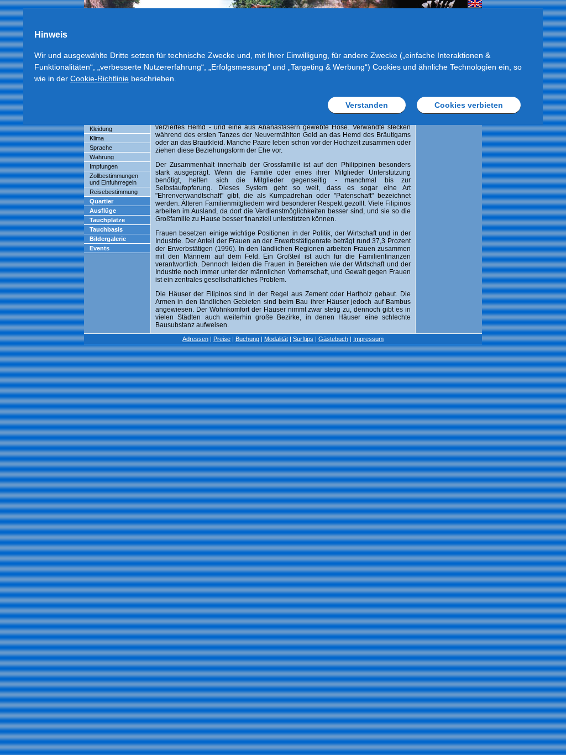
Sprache (101, 147)
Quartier (101, 201)
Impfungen (104, 166)
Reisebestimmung (114, 191)
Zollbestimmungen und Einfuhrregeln (114, 179)
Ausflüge (103, 210)
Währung (102, 157)
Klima (97, 138)
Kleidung (101, 128)
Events (99, 248)
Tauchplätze (107, 220)
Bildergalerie (108, 238)
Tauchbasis (106, 229)
